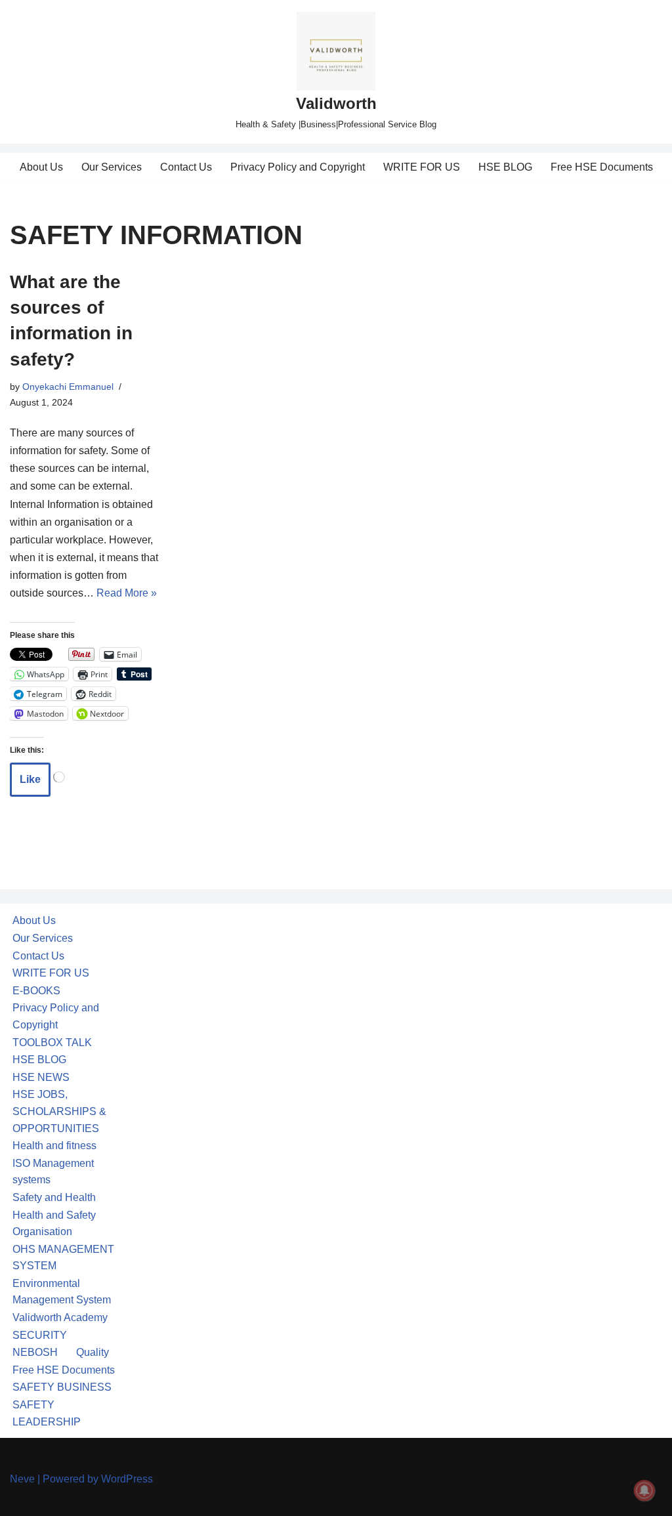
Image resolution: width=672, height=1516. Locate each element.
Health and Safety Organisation (54, 1224)
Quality (92, 1352)
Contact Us (186, 167)
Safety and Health (54, 1197)
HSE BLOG (505, 167)
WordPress (127, 1478)
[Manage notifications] (644, 1490)
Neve (22, 1478)
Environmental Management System (61, 1292)
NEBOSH (35, 1352)
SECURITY (39, 1335)
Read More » (126, 593)
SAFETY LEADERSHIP (46, 1413)
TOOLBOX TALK (52, 1042)
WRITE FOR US (421, 167)
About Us (41, 167)
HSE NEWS (41, 1077)
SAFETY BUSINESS (62, 1387)
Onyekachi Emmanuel (68, 386)
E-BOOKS (36, 990)
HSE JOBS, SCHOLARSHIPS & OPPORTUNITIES (59, 1111)
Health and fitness (54, 1145)
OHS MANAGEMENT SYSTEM (63, 1258)
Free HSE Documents (602, 167)
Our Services (111, 167)
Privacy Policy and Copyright (297, 167)
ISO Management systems (53, 1172)
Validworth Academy (60, 1317)
